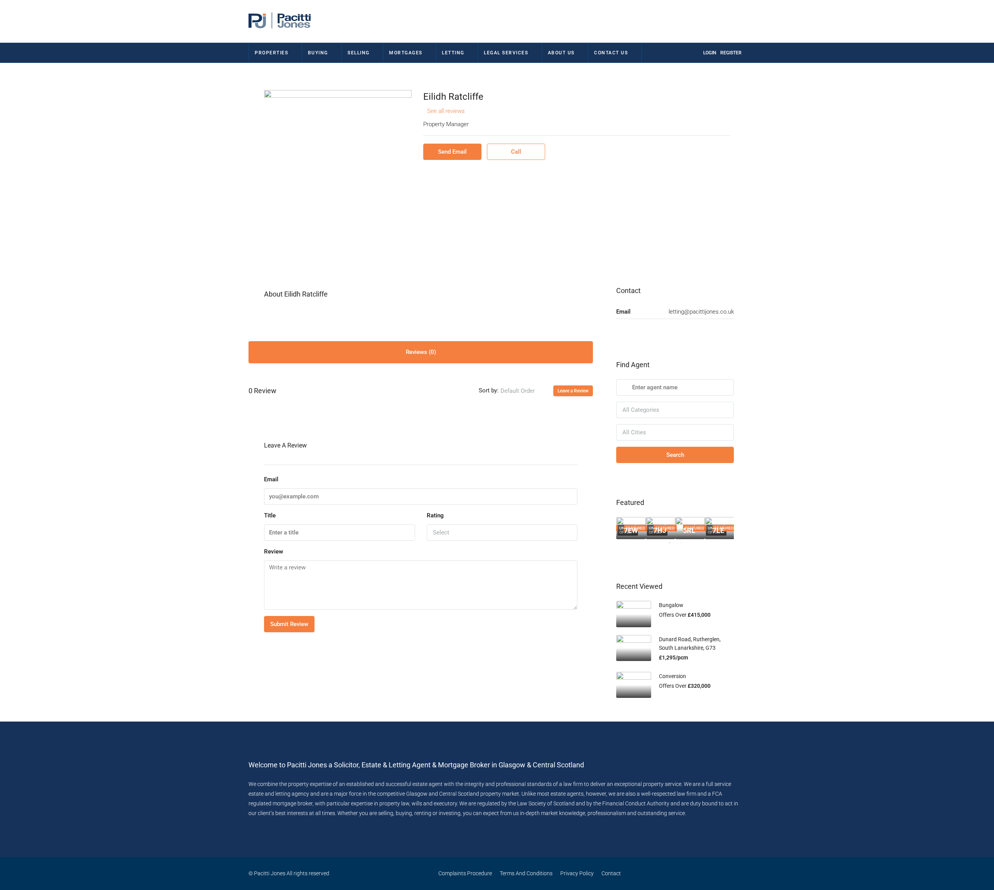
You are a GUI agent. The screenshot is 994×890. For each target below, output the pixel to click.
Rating (435, 515)
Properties (271, 53)
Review (273, 551)
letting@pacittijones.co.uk (701, 311)
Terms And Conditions (526, 873)
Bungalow (671, 605)
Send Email (452, 151)
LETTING (453, 53)
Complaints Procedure (465, 873)
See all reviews (446, 111)
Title (270, 515)
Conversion (672, 676)
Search (675, 454)
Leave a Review (573, 391)
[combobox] (524, 391)
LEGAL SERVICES (506, 53)
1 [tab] (673, 546)
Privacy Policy (577, 873)
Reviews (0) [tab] (421, 352)
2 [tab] (685, 546)
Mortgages (405, 53)
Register (731, 53)
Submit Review (289, 624)
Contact (611, 873)
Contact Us (611, 53)
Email (271, 479)
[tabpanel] (631, 528)
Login (709, 53)
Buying (318, 53)
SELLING (359, 53)
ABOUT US (561, 53)
